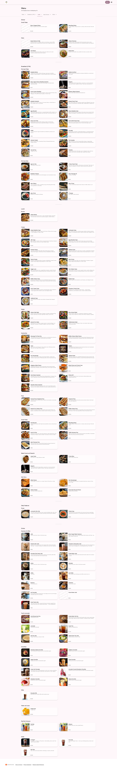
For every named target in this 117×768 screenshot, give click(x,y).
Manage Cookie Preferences (38, 764)
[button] (24, 14)
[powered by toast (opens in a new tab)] (9, 764)
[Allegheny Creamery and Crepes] (6, 2)
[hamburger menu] (111, 2)
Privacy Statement (27, 764)
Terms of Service (18, 764)
